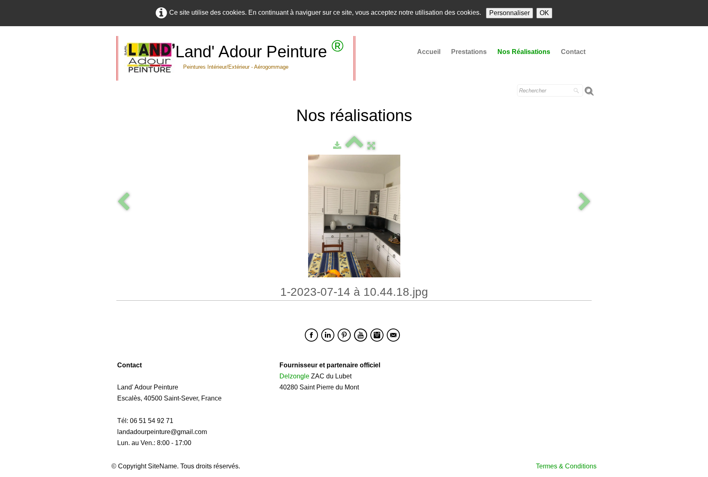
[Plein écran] (371, 145)
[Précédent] (123, 202)
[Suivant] (585, 202)
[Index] (354, 145)
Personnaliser (509, 12)
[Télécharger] (337, 145)
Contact (573, 51)
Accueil (428, 51)
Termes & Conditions (566, 466)
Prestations (469, 51)
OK (544, 12)
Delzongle (294, 376)
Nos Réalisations (523, 51)
